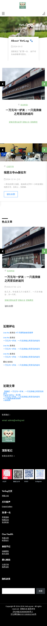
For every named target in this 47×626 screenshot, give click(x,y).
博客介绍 (5, 496)
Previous (2, 83)
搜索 (4, 586)
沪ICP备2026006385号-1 (23, 612)
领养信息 (24, 105)
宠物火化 (21, 300)
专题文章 (5, 538)
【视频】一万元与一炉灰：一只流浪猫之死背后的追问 (23, 392)
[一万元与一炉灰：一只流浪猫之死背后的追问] (23, 247)
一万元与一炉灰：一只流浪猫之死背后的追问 (22, 279)
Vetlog (7, 491)
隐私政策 (6, 579)
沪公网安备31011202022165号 (23, 614)
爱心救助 (6, 560)
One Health (7, 534)
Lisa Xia (6, 333)
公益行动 (10, 166)
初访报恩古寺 (12, 172)
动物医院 (5, 551)
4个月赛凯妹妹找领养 (23, 110)
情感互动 (5, 520)
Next (44, 83)
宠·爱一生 (6, 513)
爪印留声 (6, 502)
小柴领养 (7, 400)
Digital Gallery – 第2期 (11, 395)
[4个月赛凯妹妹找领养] (23, 84)
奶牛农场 (5, 554)
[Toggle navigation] (3, 13)
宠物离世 (29, 300)
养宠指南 (5, 517)
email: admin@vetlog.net (13, 420)
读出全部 (11, 194)
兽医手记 (6, 547)
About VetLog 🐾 (22, 41)
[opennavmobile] (43, 13)
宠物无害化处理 (11, 300)
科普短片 (5, 540)
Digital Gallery (7, 507)
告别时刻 (10, 271)
